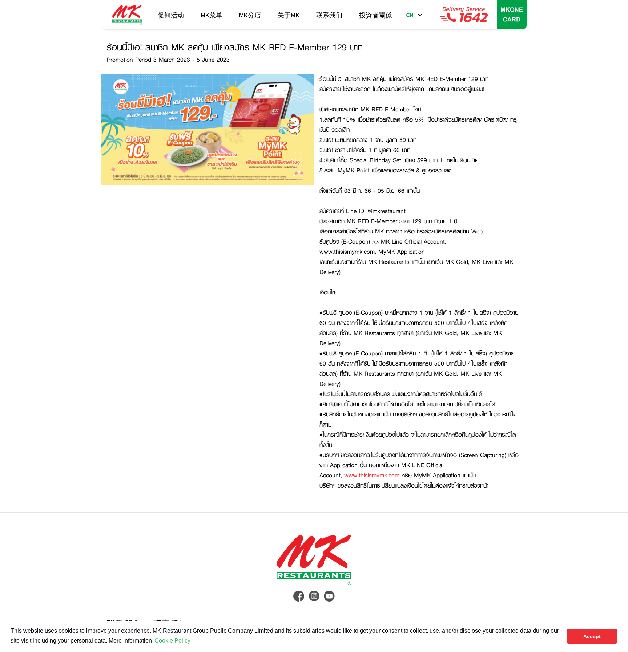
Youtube (329, 596)
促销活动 (171, 15)
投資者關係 (375, 15)
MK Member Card (512, 14)
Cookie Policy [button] (172, 640)
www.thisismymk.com (371, 475)
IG (314, 596)
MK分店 (250, 15)
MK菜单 (211, 15)
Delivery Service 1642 (464, 14)
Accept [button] (592, 636)
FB (298, 596)
